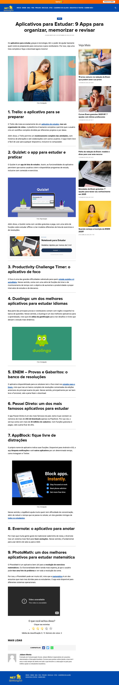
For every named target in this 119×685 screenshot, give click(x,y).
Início (19, 8)
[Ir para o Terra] (59, 2)
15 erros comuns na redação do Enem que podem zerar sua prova (94, 78)
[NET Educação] (8, 8)
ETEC (51, 8)
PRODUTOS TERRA (109, 1)
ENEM (24, 8)
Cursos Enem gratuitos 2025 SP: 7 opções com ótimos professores (93, 115)
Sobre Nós (88, 8)
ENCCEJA (45, 8)
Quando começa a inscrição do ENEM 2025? (94, 230)
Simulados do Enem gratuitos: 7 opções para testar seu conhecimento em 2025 (94, 191)
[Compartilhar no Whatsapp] (52, 647)
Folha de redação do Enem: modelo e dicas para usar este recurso (94, 153)
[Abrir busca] (115, 7)
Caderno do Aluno (61, 8)
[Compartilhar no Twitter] (47, 647)
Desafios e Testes (76, 8)
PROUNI (38, 8)
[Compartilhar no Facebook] (43, 647)
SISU (28, 8)
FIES (32, 8)
